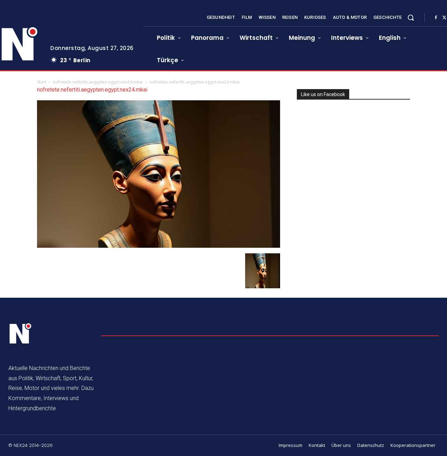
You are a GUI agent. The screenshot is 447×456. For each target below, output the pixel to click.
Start (41, 82)
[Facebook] (436, 18)
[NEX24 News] (20, 333)
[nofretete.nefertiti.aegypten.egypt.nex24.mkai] (158, 246)
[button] (410, 17)
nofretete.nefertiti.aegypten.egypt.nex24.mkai (98, 82)
